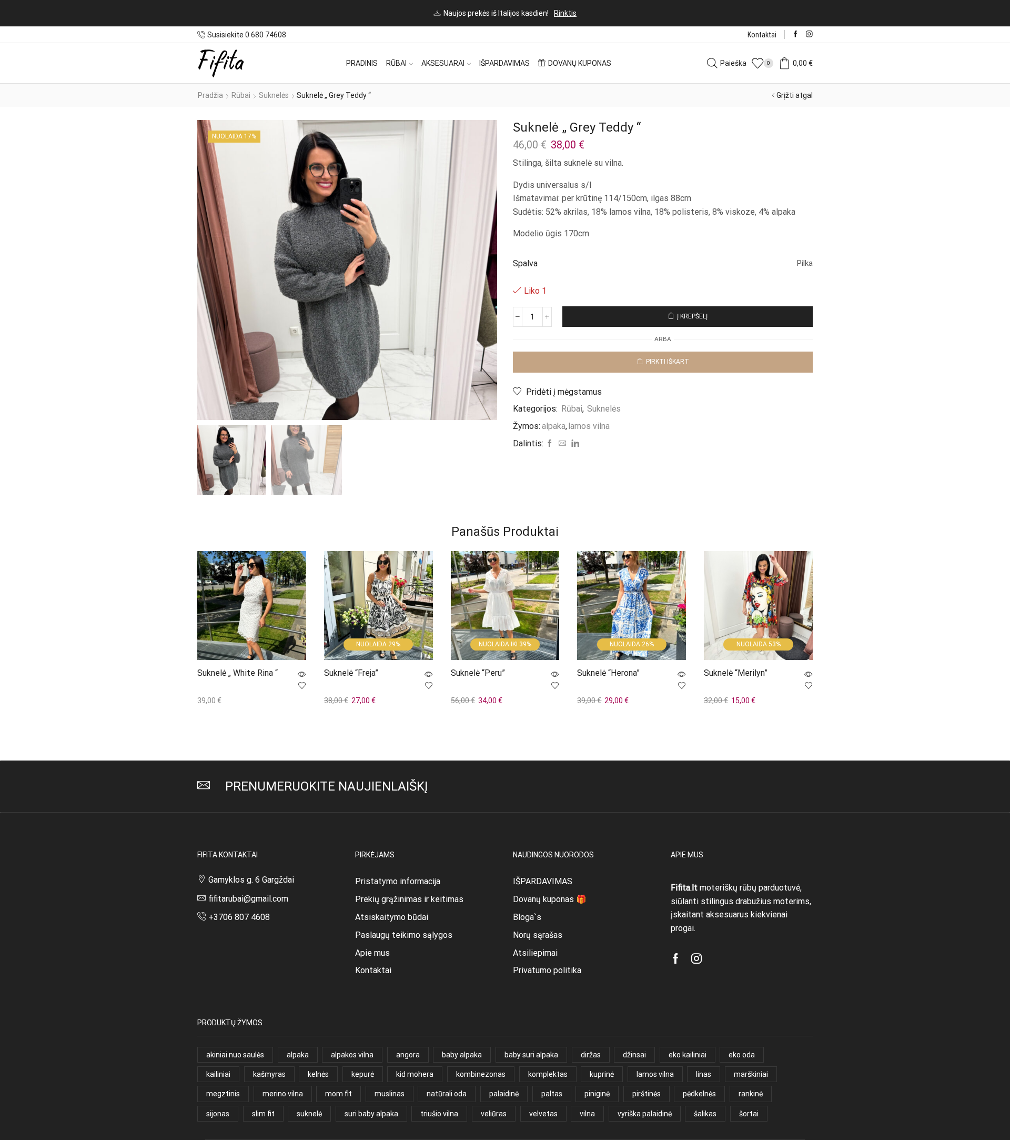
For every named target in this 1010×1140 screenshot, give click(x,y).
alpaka (553, 426)
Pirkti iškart (667, 361)
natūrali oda (447, 1093)
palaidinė (504, 1093)
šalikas (705, 1113)
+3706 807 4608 (239, 917)
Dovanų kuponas (579, 63)
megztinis (223, 1093)
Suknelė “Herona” (608, 673)
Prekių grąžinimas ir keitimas (409, 899)
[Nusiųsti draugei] (562, 443)
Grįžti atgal (794, 95)
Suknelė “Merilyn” (735, 673)
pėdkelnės (699, 1093)
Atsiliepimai (535, 953)
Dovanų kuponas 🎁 (550, 899)
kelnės (318, 1074)
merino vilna (282, 1093)
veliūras (494, 1113)
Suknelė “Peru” (478, 673)
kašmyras (269, 1074)
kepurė (362, 1074)
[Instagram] (809, 34)
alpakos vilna (352, 1055)
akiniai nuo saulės (235, 1055)
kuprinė (602, 1074)
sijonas (217, 1113)
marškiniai (751, 1074)
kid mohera (414, 1074)
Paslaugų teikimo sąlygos (403, 935)
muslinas (390, 1093)
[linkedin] (574, 443)
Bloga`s (527, 917)
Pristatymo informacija (397, 881)
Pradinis (362, 63)
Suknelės (274, 95)
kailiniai (218, 1074)
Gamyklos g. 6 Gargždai (251, 880)
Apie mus (372, 953)
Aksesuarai (442, 63)
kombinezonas (481, 1074)
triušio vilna (439, 1113)
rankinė (751, 1093)
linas (703, 1074)
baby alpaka (462, 1055)
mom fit (338, 1093)
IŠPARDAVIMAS (542, 881)
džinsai (634, 1055)
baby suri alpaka (531, 1055)
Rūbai (396, 63)
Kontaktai (762, 35)
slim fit (263, 1113)
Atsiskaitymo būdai (391, 917)
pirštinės (646, 1093)
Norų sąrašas (537, 935)
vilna (587, 1113)
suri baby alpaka (371, 1113)
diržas (591, 1055)
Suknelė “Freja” (351, 673)
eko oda (742, 1055)
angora (408, 1055)
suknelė (309, 1113)
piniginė (597, 1093)
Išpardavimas (504, 63)
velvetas (543, 1113)
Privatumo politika (547, 970)
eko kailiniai (687, 1055)
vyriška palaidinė (645, 1113)
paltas (551, 1093)
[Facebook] (795, 34)
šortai (749, 1113)
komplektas (548, 1074)
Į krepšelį (692, 316)
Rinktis (565, 13)
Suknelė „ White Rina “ (237, 673)
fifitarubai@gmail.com (248, 899)
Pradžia (210, 95)
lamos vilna (589, 426)
